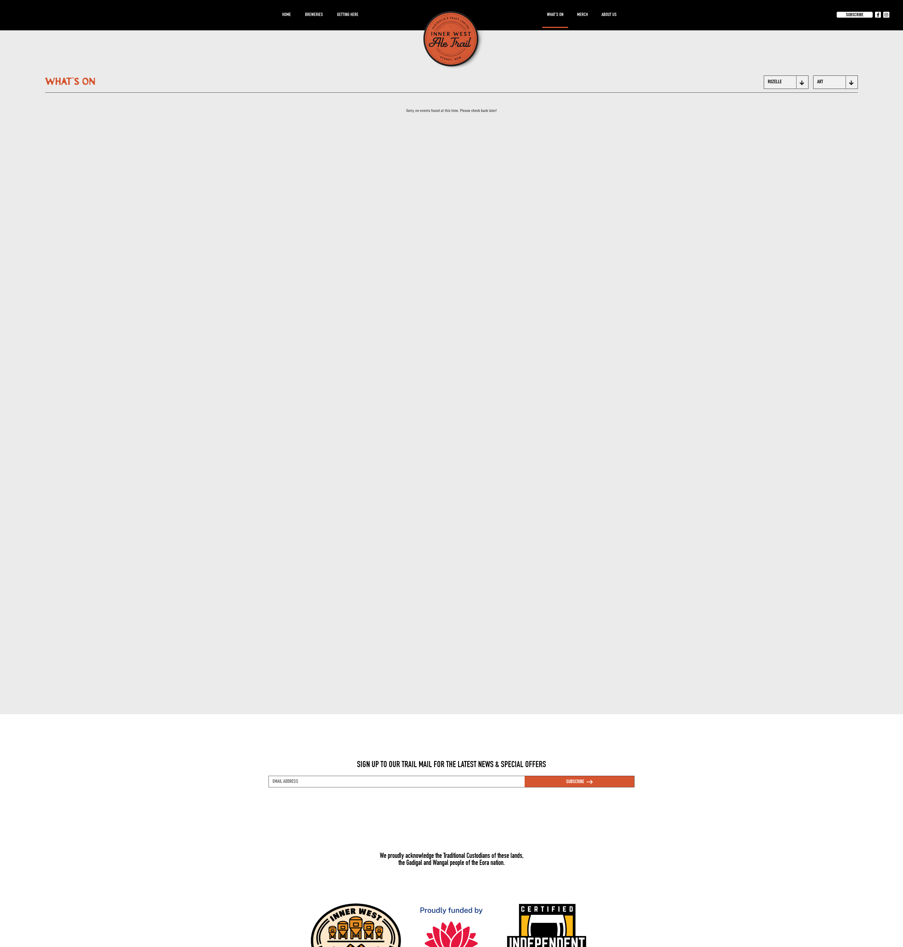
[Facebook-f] (878, 15)
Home (286, 15)
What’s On (555, 15)
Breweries (314, 15)
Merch (582, 15)
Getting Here (347, 15)
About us (609, 15)
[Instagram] (886, 15)
